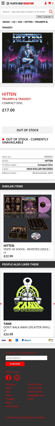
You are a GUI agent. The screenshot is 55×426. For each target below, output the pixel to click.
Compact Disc (45, 164)
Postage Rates (10, 400)
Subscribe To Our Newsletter (21, 352)
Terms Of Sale (35, 391)
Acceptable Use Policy (36, 397)
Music (6, 21)
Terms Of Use (35, 387)
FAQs (8, 387)
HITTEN (29, 21)
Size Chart (9, 393)
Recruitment (12, 406)
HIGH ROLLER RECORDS (40, 168)
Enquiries (11, 384)
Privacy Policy (35, 384)
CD (13, 21)
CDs (20, 21)
